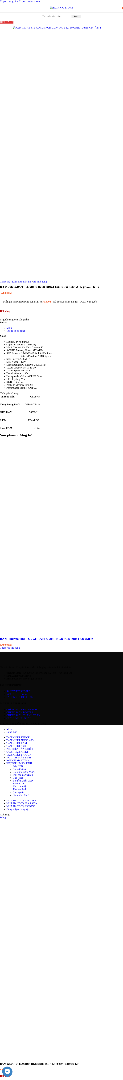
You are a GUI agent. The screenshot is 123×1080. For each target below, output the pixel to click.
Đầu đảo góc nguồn (23, 774)
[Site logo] (61, 7)
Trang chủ (5, 281)
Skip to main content (29, 1)
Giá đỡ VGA (19, 769)
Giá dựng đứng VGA (24, 772)
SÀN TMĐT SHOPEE (18, 691)
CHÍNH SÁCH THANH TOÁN (23, 715)
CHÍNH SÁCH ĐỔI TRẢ (20, 712)
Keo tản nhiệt (19, 786)
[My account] (118, 7)
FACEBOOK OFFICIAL (19, 697)
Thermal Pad (19, 789)
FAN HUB (18, 783)
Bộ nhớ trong (40, 281)
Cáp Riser (18, 777)
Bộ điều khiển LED (23, 780)
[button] (10, 647)
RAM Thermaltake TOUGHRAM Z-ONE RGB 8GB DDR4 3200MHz (46, 638)
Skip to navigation (9, 1)
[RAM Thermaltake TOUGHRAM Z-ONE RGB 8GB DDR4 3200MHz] (48, 535)
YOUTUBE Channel (17, 694)
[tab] (9, 328)
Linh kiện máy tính (22, 281)
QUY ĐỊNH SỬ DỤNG (19, 718)
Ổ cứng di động (21, 795)
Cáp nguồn (18, 792)
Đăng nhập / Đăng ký (17, 809)
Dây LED (18, 766)
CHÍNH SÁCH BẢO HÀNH (21, 709)
